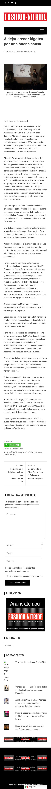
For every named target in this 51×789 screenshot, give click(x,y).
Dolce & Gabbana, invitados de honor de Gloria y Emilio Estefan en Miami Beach (31, 716)
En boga (16, 448)
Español (32, 787)
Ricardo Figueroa (9, 455)
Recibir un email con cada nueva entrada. (24, 576)
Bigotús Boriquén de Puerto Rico (23, 452)
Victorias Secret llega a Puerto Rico (30, 662)
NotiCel (35, 161)
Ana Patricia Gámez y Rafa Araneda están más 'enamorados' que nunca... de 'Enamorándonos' (30, 703)
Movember (38, 452)
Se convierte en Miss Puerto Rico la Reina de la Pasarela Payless (35, 472)
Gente (22, 448)
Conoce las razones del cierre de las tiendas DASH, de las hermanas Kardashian (31, 690)
